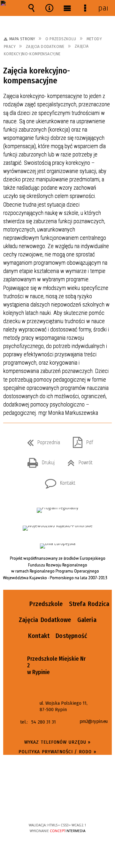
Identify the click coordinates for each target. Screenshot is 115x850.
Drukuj (38, 461)
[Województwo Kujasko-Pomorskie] (58, 528)
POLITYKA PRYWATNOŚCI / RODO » (57, 752)
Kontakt (57, 481)
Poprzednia (41, 440)
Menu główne (67, 8)
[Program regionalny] (57, 510)
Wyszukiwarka (31, 8)
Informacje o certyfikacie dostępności (57, 784)
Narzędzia (49, 8)
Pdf (80, 440)
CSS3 (57, 806)
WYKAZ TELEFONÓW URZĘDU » (57, 742)
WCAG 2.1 (77, 806)
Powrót (77, 461)
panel (103, 8)
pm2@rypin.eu (94, 721)
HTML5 (47, 806)
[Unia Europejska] (57, 546)
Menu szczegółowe (85, 8)
